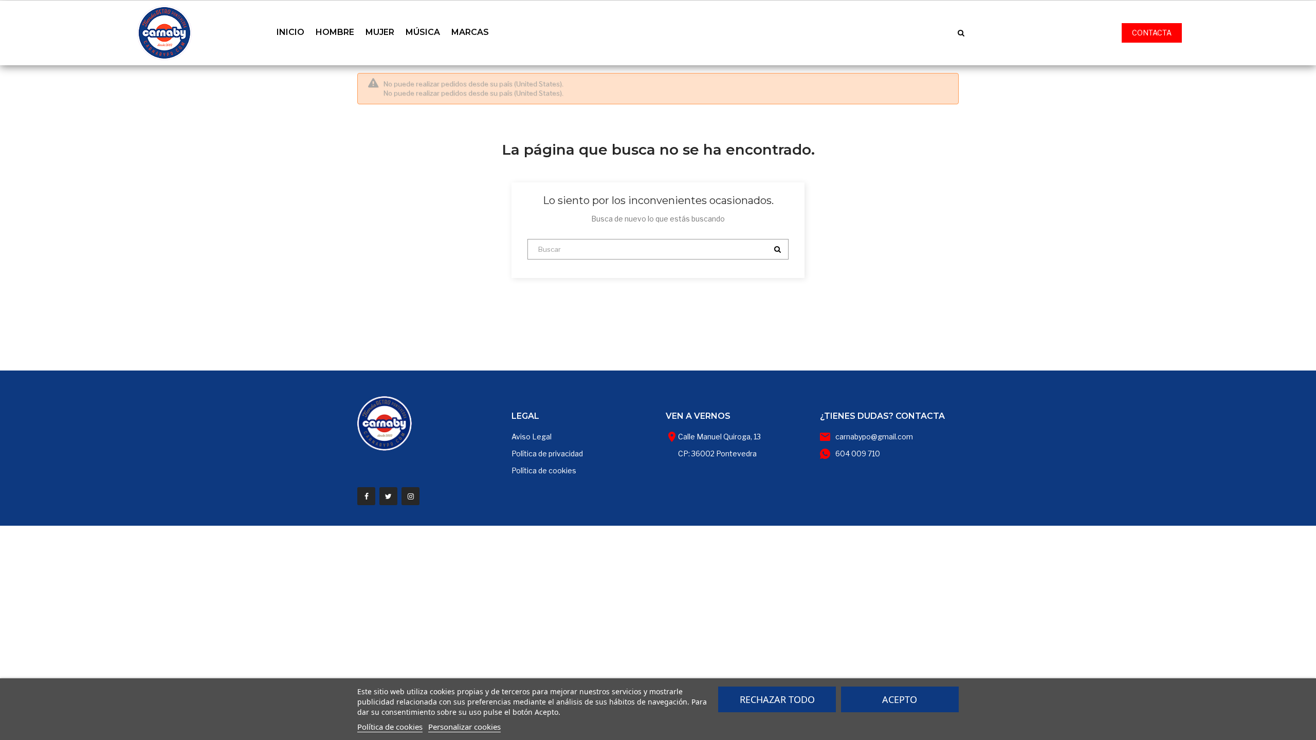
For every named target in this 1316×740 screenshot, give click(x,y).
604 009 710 (857, 453)
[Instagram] (410, 496)
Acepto (899, 699)
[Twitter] (388, 496)
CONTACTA (1152, 32)
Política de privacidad (547, 453)
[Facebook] (366, 496)
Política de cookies (543, 470)
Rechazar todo (777, 699)
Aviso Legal (531, 436)
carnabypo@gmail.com (874, 436)
